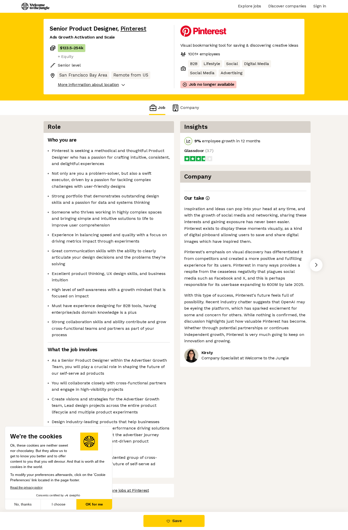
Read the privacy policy (26, 487)
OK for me (94, 504)
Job (161, 107)
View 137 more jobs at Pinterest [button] (119, 490)
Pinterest (133, 28)
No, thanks (23, 504)
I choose (58, 504)
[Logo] (35, 6)
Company (189, 107)
